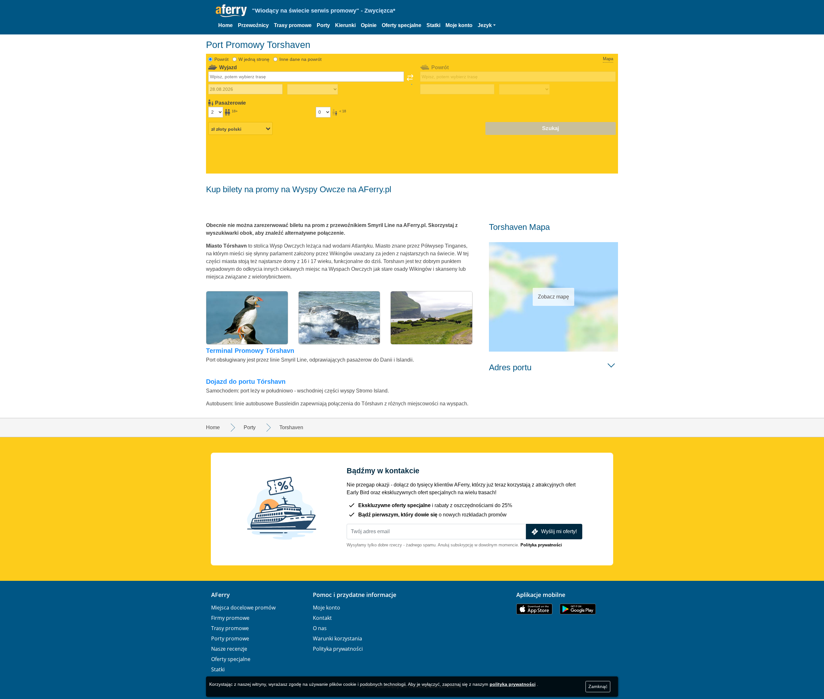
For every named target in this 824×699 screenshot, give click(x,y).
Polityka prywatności (541, 545)
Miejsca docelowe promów (243, 607)
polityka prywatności (513, 684)
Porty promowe (230, 638)
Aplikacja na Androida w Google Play (578, 609)
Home (225, 25)
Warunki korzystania (337, 638)
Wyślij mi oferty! (559, 531)
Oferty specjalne (401, 25)
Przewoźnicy (253, 25)
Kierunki (345, 25)
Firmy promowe (230, 617)
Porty (323, 25)
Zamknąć (597, 686)
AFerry (220, 595)
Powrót (221, 59)
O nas (320, 628)
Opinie (369, 25)
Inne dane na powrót (300, 59)
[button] (486, 25)
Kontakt (322, 617)
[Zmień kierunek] (410, 79)
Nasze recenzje (229, 648)
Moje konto (459, 25)
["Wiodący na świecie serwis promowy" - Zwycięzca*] (231, 11)
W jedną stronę (254, 59)
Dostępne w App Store (534, 609)
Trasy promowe (293, 25)
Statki (433, 25)
